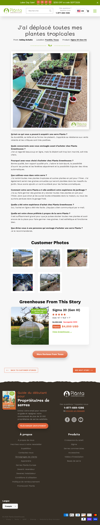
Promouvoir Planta (26, 486)
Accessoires (74, 452)
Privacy (8, 519)
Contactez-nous (26, 452)
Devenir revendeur (26, 469)
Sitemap (33, 519)
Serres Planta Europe (26, 465)
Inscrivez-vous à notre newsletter (26, 444)
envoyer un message (75, 411)
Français (8, 506)
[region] (50, 2)
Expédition (26, 448)
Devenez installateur (26, 473)
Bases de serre (74, 461)
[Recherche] (50, 10)
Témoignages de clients (26, 457)
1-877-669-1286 (63, 13)
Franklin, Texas (52, 40)
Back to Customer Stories (23, 370)
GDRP (25, 519)
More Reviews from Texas (50, 354)
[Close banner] (97, 2)
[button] (95, 10)
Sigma (74, 444)
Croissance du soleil (74, 440)
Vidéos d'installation (74, 457)
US (82, 11)
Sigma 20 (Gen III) (79, 40)
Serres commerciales (74, 448)
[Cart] (87, 10)
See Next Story (82, 370)
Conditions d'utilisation (26, 477)
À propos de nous (26, 440)
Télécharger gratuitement (33, 426)
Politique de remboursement (26, 482)
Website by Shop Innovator (50, 519)
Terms (17, 519)
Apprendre (26, 461)
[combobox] (39, 11)
